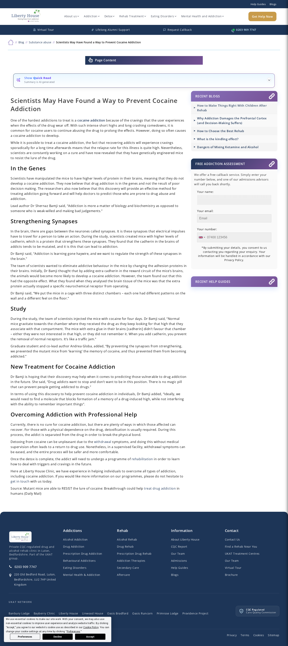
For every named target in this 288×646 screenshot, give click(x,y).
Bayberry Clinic (44, 613)
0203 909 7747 (25, 567)
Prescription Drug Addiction (82, 553)
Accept (90, 636)
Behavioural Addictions (79, 561)
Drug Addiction (73, 546)
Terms (245, 635)
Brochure (231, 575)
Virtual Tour (233, 568)
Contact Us (232, 539)
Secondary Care (128, 568)
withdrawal (102, 442)
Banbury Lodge (19, 613)
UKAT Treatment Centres (242, 553)
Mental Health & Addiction (81, 575)
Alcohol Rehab (127, 539)
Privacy (232, 635)
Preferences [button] (73, 631)
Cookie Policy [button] (91, 627)
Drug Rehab (125, 546)
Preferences (25, 636)
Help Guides (258, 4)
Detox (108, 16)
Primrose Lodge (167, 613)
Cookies (258, 635)
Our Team (178, 553)
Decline (57, 636)
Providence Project (195, 613)
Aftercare (123, 575)
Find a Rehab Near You (241, 546)
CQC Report (179, 546)
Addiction (90, 16)
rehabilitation (142, 459)
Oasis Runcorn (142, 613)
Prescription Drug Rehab (134, 553)
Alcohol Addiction (75, 539)
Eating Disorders (162, 16)
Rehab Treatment (131, 16)
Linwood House (92, 613)
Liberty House (68, 613)
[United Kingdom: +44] (201, 237)
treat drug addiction (160, 488)
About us (70, 16)
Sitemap (273, 635)
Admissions (179, 561)
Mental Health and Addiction (201, 16)
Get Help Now (262, 16)
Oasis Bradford (117, 613)
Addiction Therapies (131, 561)
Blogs (273, 4)
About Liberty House (185, 539)
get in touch (20, 481)
